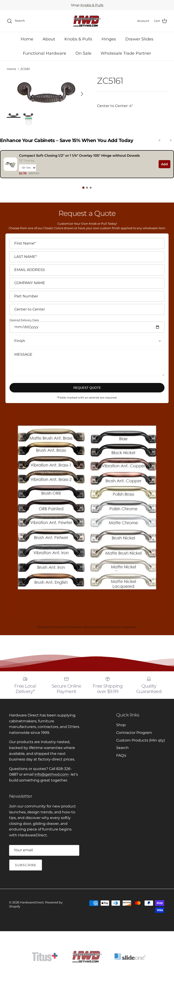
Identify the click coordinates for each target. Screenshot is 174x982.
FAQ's (121, 755)
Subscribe (25, 865)
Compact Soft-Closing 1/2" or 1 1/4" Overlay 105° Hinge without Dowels (79, 155)
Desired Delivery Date (24, 320)
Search (122, 748)
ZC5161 (25, 69)
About (49, 39)
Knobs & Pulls (91, 5)
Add (164, 164)
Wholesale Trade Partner (126, 53)
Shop (121, 725)
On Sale (83, 53)
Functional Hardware (44, 53)
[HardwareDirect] (87, 21)
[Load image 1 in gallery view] (47, 92)
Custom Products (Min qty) (140, 740)
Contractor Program (134, 732)
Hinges (109, 39)
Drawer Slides (139, 39)
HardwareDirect (32, 902)
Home (27, 39)
